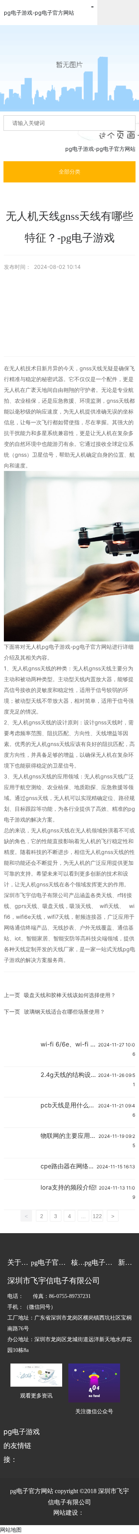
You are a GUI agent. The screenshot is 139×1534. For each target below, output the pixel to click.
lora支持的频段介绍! (69, 1187)
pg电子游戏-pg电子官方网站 (39, 12)
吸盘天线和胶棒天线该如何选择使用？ (70, 995)
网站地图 (11, 1529)
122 (97, 1216)
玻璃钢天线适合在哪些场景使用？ (64, 1011)
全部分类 (69, 172)
